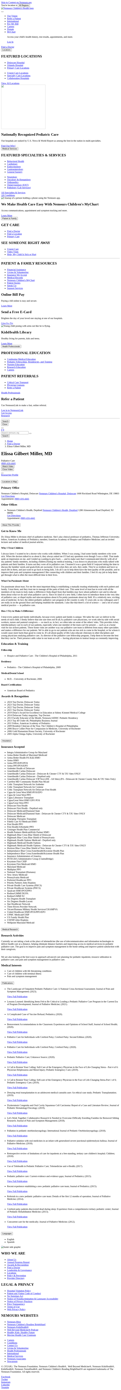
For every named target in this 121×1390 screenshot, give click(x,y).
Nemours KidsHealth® (18, 1327)
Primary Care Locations (18, 68)
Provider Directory (15, 1278)
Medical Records (15, 277)
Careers (10, 26)
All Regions (24, 5)
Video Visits (12, 251)
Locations (11, 1273)
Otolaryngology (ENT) (18, 185)
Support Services (15, 288)
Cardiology (12, 164)
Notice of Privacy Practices (19, 1301)
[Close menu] (2, 11)
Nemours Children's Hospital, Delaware (57, 493)
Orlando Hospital (15, 65)
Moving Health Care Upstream (21, 1335)
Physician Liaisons (15, 385)
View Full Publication (17, 996)
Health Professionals (16, 1351)
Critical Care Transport (17, 382)
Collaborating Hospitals (18, 78)
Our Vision (12, 16)
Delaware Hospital (15, 62)
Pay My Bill (12, 24)
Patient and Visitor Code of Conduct (24, 1293)
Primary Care (13, 236)
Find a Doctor (13, 231)
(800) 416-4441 (22, 499)
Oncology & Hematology (19, 179)
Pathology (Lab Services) (19, 187)
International (13, 21)
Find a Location (14, 234)
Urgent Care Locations (17, 73)
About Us (11, 1259)
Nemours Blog (14, 1322)
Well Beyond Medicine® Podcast (22, 1330)
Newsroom (12, 1361)
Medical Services (15, 1356)
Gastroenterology (15, 169)
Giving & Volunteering (17, 272)
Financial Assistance (16, 269)
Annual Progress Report (18, 1262)
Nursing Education (16, 364)
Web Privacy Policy (16, 1309)
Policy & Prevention (16, 1275)
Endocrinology (14, 166)
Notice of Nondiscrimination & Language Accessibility (32, 1298)
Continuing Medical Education (21, 359)
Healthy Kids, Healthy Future (21, 1332)
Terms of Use (13, 1306)
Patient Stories (13, 283)
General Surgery (14, 172)
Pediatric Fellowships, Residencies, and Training (29, 362)
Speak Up (11, 285)
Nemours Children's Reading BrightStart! (26, 1324)
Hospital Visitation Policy (19, 1291)
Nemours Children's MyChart (21, 280)
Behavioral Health (15, 161)
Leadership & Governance (19, 1270)
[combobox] (14, 432)
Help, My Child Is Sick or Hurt (21, 254)
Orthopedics (12, 182)
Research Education (16, 367)
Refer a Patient (14, 18)
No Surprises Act (15, 1296)
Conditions (12, 1343)
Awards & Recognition (18, 1265)
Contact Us (12, 1345)
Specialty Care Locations (18, 75)
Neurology (12, 177)
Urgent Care (13, 249)
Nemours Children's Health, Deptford (60, 510)
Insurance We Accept (17, 275)
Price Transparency (16, 1304)
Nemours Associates (16, 1358)
